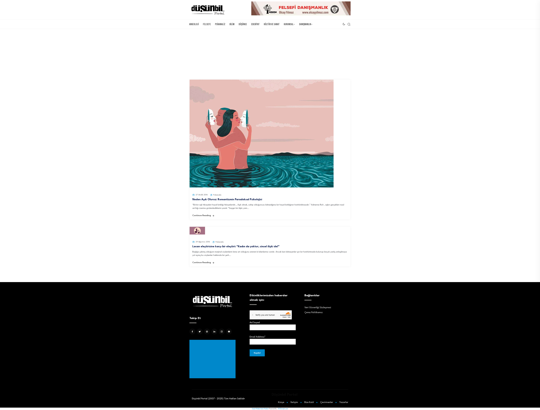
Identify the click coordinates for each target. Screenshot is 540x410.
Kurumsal (288, 24)
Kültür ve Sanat (272, 24)
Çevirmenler (326, 402)
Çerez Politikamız (313, 312)
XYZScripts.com (283, 408)
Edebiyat (255, 24)
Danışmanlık (305, 24)
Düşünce (243, 24)
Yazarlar (343, 402)
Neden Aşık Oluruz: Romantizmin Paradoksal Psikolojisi (227, 199)
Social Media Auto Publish (260, 408)
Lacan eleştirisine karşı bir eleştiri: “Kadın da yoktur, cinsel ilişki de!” (235, 246)
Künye (281, 402)
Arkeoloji (194, 24)
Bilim (232, 24)
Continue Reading (201, 216)
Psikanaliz (220, 24)
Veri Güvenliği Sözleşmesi (317, 307)
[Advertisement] (270, 50)
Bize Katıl (309, 402)
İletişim (294, 402)
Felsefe (207, 24)
